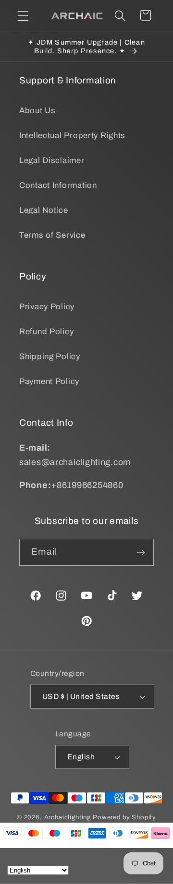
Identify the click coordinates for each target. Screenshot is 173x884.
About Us (37, 110)
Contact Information (58, 185)
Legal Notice (43, 210)
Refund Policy (46, 331)
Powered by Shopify (124, 817)
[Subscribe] (140, 552)
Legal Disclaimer (52, 160)
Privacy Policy (46, 306)
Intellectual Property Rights (72, 135)
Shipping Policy (49, 356)
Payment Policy (49, 381)
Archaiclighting (67, 817)
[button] (23, 15)
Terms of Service (52, 235)
